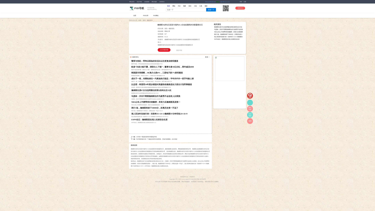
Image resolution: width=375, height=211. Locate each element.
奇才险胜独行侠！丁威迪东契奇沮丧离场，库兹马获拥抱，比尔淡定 (156, 139)
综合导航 (139, 1)
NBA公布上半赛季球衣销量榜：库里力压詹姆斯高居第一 (231, 32)
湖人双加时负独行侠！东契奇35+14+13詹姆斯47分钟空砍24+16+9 (234, 37)
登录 (241, 1)
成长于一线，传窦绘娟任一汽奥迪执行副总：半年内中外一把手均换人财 (162, 78)
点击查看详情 (164, 50)
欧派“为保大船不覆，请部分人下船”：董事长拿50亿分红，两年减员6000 (162, 67)
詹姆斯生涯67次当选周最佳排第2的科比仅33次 (228, 27)
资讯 (144, 20)
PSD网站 (155, 15)
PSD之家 (157, 181)
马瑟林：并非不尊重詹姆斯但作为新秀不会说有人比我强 (231, 29)
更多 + (207, 57)
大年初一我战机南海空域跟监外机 (146, 137)
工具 (200, 6)
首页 (134, 15)
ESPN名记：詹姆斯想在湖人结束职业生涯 (226, 39)
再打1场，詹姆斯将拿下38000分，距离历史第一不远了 (230, 34)
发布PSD (240, 8)
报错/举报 (179, 50)
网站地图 (154, 1)
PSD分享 (145, 15)
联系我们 (162, 1)
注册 (245, 1)
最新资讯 (150, 20)
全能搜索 (146, 1)
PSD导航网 (164, 181)
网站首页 (131, 1)
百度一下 (211, 10)
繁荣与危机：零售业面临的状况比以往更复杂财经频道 (154, 61)
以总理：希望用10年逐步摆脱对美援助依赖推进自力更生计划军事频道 (161, 84)
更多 (206, 6)
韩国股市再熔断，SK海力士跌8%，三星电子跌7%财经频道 (157, 73)
